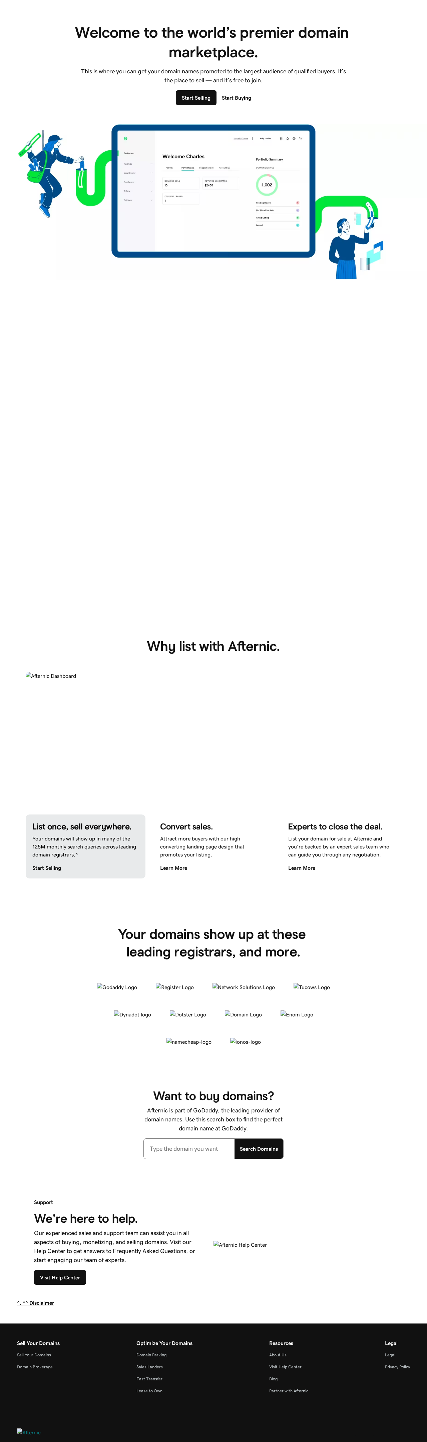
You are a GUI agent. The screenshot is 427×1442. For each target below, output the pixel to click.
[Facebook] (365, 1435)
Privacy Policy (397, 1367)
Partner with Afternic (288, 1391)
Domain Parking (151, 1355)
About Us (278, 1355)
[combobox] (189, 1148)
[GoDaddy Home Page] (44, 1433)
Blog (273, 1379)
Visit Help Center (285, 1367)
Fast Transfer (149, 1379)
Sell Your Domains (34, 1355)
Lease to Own (149, 1391)
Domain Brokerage (35, 1367)
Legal (390, 1355)
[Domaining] (404, 1435)
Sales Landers (149, 1367)
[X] (385, 1435)
